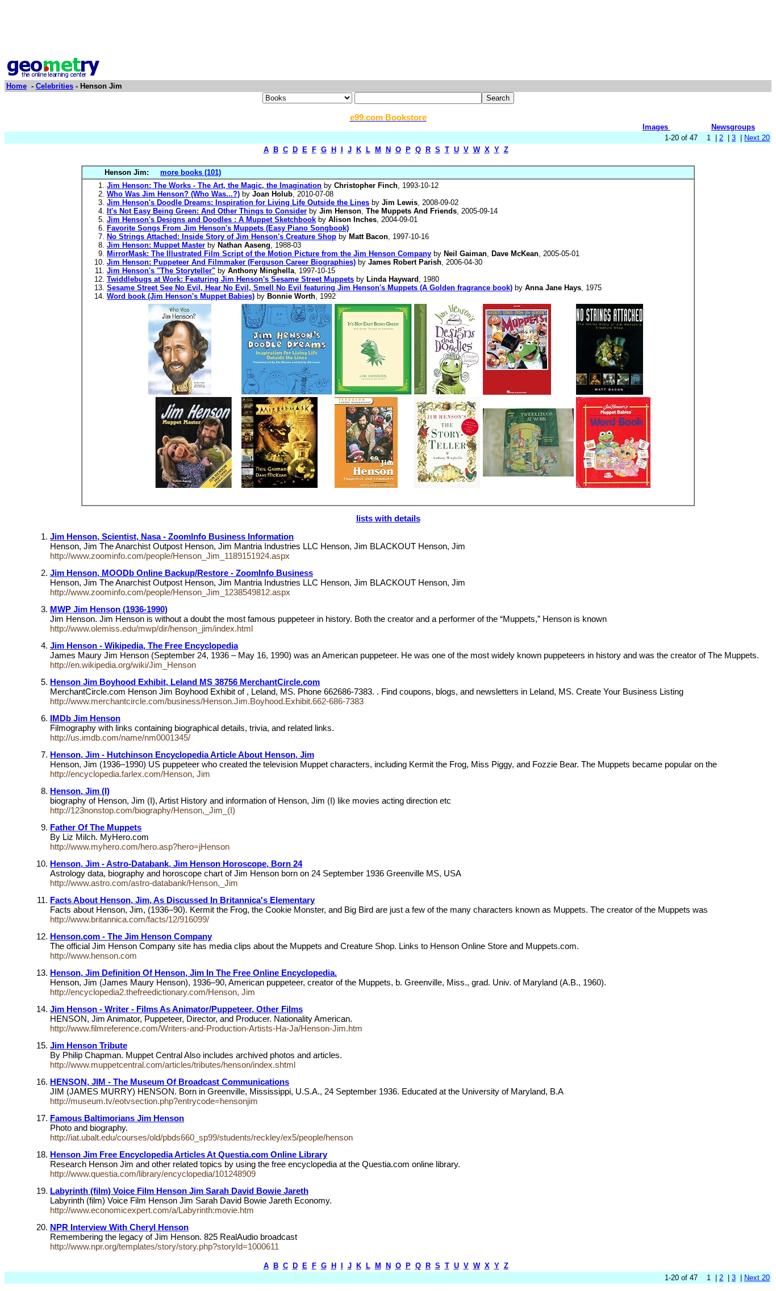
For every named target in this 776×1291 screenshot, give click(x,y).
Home (16, 86)
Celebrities (54, 86)
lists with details (388, 518)
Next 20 (757, 137)
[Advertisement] (388, 30)
